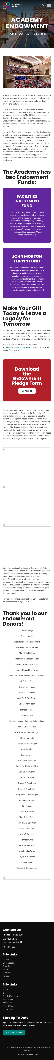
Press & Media (9, 1006)
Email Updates (9, 963)
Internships (7, 1003)
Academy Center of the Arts (12, 5)
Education (7, 969)
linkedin (13, 947)
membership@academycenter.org (19, 347)
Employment (8, 999)
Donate (6, 959)
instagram (8, 947)
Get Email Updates (14, 1033)
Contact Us (7, 1009)
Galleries (6, 973)
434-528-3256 (17, 935)
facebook (4, 947)
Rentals (6, 976)
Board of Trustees (10, 996)
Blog (4, 993)
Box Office (7, 966)
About (5, 989)
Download (27, 390)
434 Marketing (30, 1054)
